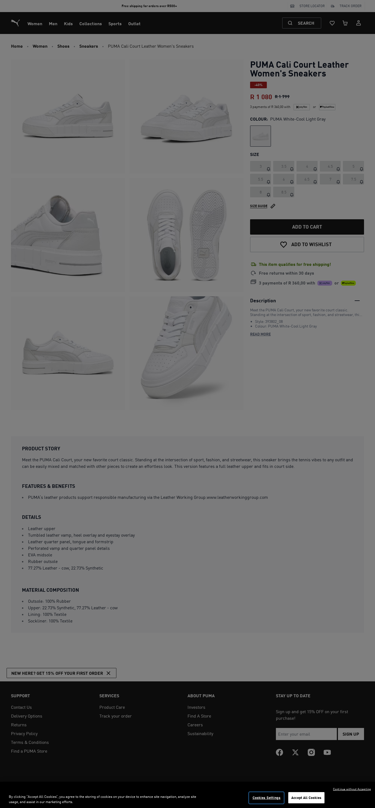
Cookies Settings (267, 797)
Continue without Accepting (352, 789)
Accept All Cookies (306, 797)
